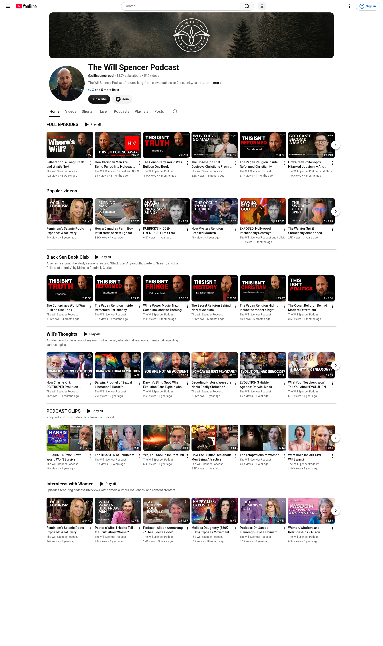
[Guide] (8, 6)
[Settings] (349, 6)
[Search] (247, 6)
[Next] (335, 145)
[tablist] (191, 111)
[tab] (54, 111)
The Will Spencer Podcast (62, 171)
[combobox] (182, 6)
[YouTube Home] (26, 6)
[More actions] (90, 163)
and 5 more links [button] (107, 90)
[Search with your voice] (262, 6)
